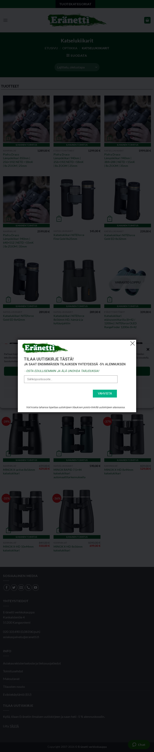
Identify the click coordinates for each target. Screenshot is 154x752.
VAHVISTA (105, 393)
